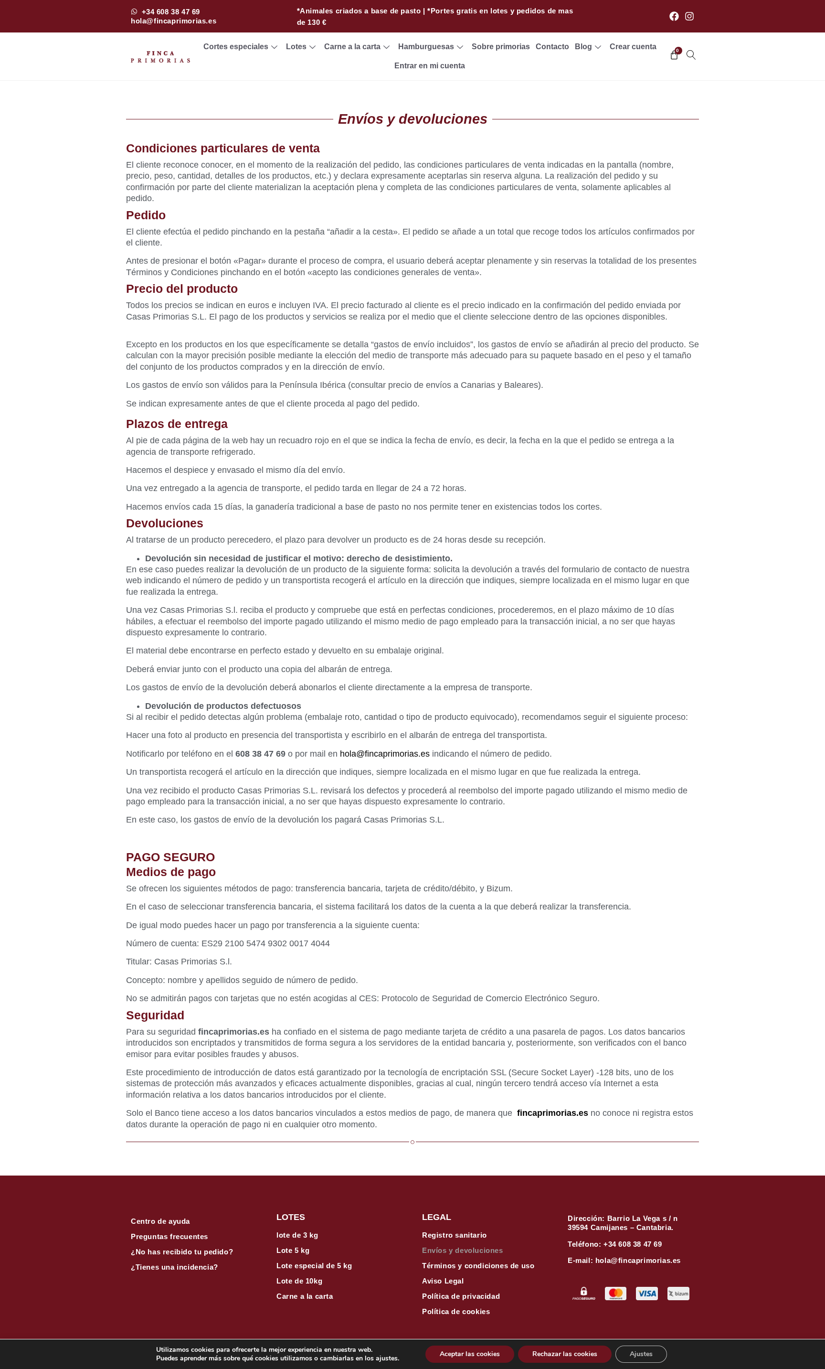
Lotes (296, 47)
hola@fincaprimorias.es (385, 754)
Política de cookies (456, 1311)
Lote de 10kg (299, 1281)
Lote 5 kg (292, 1250)
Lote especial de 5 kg (314, 1266)
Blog (583, 47)
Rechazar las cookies (564, 1353)
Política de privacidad (461, 1296)
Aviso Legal (443, 1281)
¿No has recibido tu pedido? (182, 1252)
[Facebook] (674, 16)
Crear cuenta (633, 47)
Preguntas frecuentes (169, 1236)
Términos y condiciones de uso (478, 1266)
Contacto (552, 47)
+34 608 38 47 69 (632, 1244)
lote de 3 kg (297, 1235)
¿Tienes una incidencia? (174, 1267)
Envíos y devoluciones (462, 1250)
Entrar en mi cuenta (429, 66)
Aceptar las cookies (470, 1353)
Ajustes (641, 1353)
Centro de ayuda (160, 1221)
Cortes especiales (235, 47)
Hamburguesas (426, 47)
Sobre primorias (501, 47)
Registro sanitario (454, 1235)
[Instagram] (689, 16)
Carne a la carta (352, 47)
